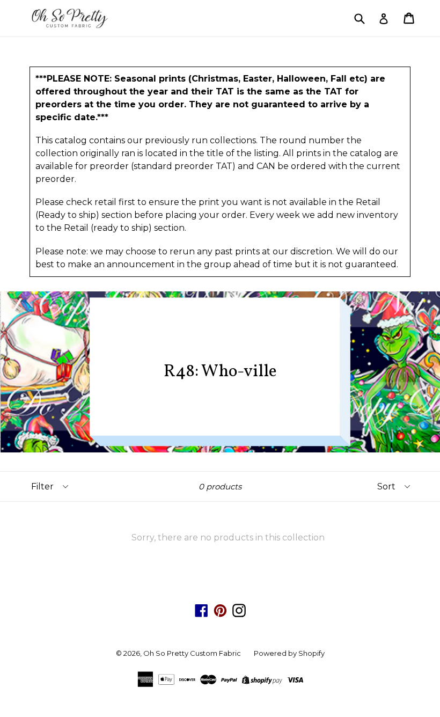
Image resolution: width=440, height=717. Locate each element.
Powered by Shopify (289, 653)
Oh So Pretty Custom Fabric (192, 653)
